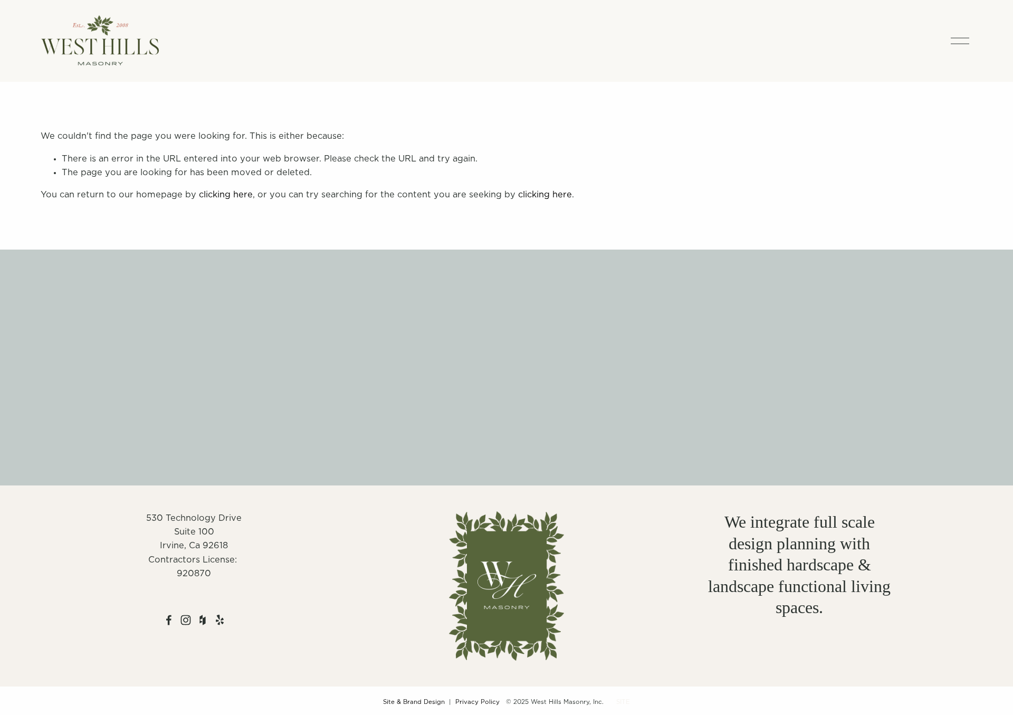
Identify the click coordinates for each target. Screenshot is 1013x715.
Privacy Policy (477, 702)
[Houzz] (202, 620)
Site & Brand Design (414, 702)
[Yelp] (219, 620)
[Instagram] (185, 620)
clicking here (226, 194)
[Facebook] (169, 620)
